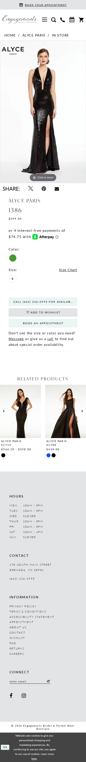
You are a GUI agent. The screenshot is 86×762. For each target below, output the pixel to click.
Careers (16, 654)
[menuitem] (44, 19)
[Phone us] (62, 19)
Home (10, 35)
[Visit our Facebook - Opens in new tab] (11, 696)
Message (16, 339)
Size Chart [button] (68, 270)
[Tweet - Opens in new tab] (31, 188)
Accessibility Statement (31, 617)
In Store (60, 35)
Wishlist (17, 638)
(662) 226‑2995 (22, 578)
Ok (5, 747)
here (34, 758)
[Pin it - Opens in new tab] (44, 188)
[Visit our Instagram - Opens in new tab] (24, 696)
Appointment (21, 622)
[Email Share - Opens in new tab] (56, 188)
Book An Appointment (43, 323)
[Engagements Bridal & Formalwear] (19, 19)
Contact (17, 632)
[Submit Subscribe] (47, 681)
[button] (44, 19)
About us (18, 627)
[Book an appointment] (72, 19)
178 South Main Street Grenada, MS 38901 (30, 567)
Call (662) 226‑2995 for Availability (45, 302)
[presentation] (37, 411)
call (50, 339)
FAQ (12, 643)
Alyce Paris (33, 35)
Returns (16, 648)
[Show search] (53, 19)
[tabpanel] (43, 111)
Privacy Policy (23, 606)
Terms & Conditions (28, 611)
